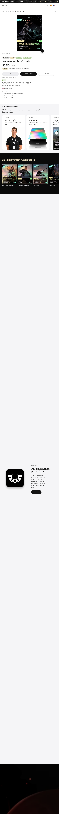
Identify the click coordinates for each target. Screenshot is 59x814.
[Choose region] (55, 5)
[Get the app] (15, 479)
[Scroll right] (56, 133)
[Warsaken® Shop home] (6, 6)
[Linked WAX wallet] (50, 5)
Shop (3, 11)
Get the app (36, 492)
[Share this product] (55, 11)
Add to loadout (28, 73)
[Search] (43, 5)
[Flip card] (42, 51)
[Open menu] (3, 5)
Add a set (46, 73)
